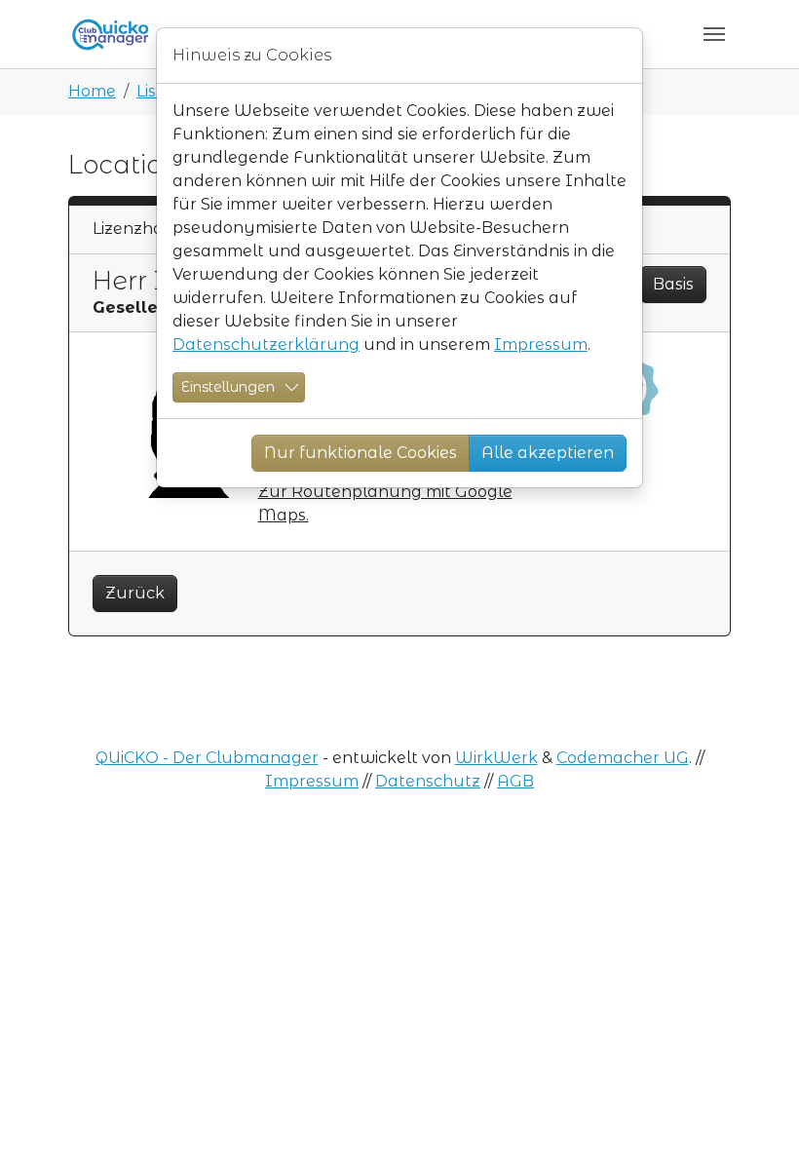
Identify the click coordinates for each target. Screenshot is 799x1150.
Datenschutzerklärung (266, 344)
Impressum (541, 344)
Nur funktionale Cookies (360, 452)
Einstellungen (228, 387)
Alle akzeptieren (547, 452)
